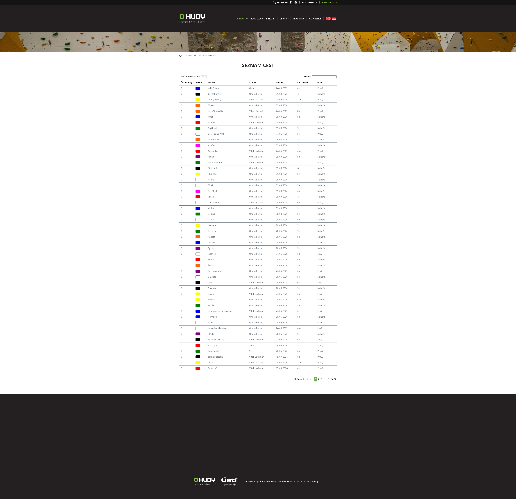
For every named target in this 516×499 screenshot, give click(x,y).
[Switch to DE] (334, 18)
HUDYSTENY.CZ (309, 2)
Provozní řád (285, 481)
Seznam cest (210, 55)
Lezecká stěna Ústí (193, 55)
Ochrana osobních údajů (306, 481)
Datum (279, 82)
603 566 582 (282, 2)
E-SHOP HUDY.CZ (330, 2)
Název (211, 82)
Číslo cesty (186, 82)
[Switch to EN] (328, 18)
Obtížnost (302, 82)
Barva (199, 82)
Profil (320, 82)
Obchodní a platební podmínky (260, 481)
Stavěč (252, 82)
